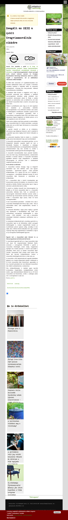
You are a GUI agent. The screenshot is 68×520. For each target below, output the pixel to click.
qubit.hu (12, 278)
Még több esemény (57, 112)
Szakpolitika (26, 287)
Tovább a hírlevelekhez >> (52, 136)
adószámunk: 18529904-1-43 (16, 506)
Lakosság (17, 283)
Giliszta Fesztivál (52, 33)
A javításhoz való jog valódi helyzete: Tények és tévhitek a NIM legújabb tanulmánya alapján (15, 459)
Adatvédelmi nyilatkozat (23, 515)
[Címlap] (34, 9)
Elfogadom (57, 512)
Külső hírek (10, 283)
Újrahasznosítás (19, 287)
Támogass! (34, 497)
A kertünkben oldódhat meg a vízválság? (14, 423)
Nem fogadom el (11, 517)
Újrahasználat (10, 287)
